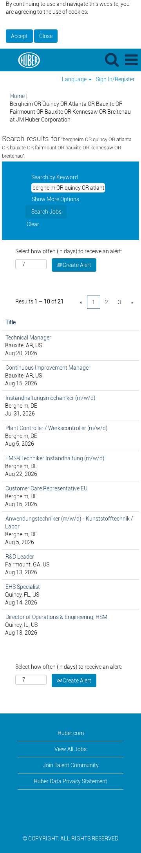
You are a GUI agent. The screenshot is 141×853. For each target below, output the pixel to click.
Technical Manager (28, 337)
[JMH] (26, 59)
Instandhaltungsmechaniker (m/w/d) (50, 398)
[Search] (111, 59)
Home (17, 96)
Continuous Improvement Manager (47, 368)
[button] (131, 60)
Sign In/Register (115, 79)
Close (45, 36)
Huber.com (71, 733)
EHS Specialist (22, 587)
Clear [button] (33, 224)
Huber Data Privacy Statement (70, 781)
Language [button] (75, 79)
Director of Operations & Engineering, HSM (56, 617)
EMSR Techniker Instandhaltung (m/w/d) (54, 458)
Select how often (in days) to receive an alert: (68, 251)
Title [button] (10, 322)
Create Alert (76, 265)
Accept (19, 36)
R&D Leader (19, 557)
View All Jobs (70, 749)
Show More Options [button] (55, 199)
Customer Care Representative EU (46, 488)
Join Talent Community (71, 765)
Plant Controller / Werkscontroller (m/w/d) (56, 428)
